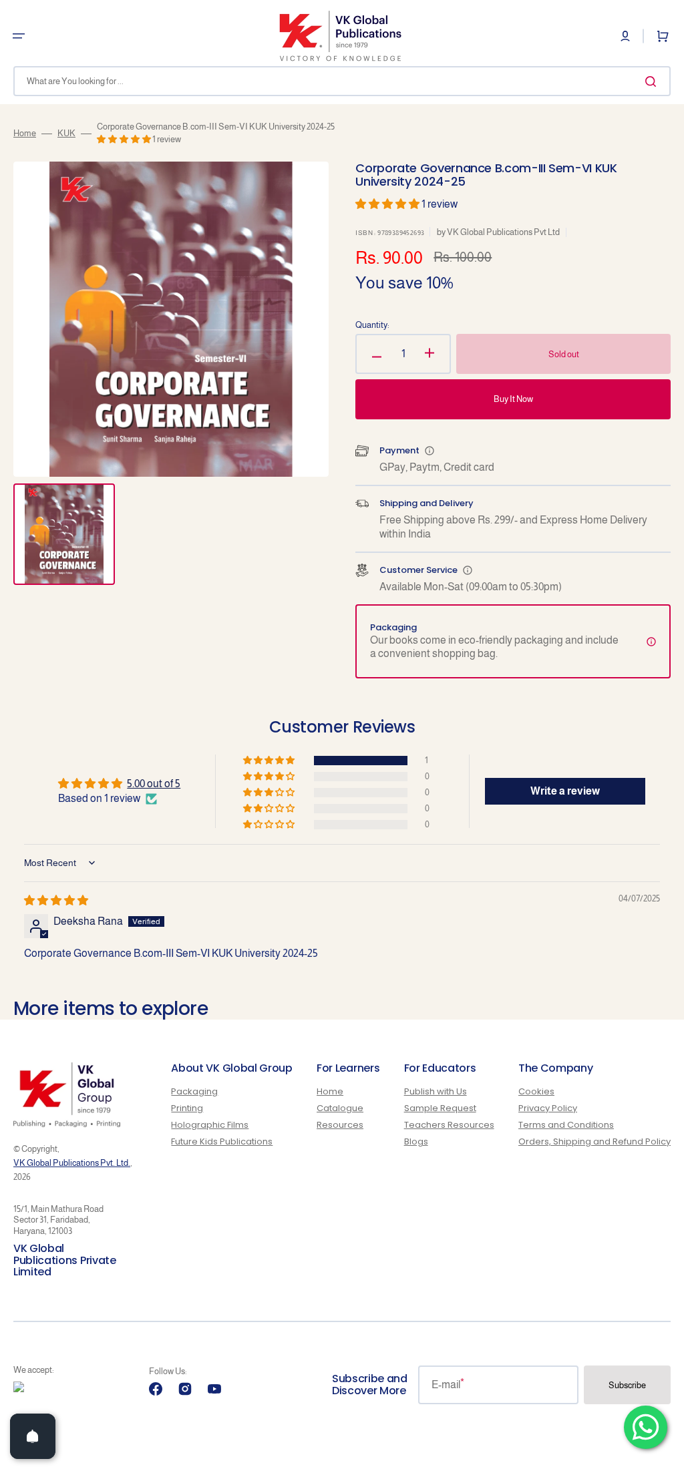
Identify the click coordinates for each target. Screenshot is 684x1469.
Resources (340, 1124)
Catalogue (340, 1108)
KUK (66, 133)
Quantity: (372, 325)
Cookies (536, 1092)
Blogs (416, 1141)
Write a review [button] (565, 791)
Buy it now (513, 399)
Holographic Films (209, 1124)
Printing (187, 1108)
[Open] (32, 1436)
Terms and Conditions (566, 1124)
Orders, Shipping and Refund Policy (594, 1141)
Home (24, 133)
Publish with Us (435, 1092)
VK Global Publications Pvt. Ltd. (71, 1163)
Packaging (194, 1092)
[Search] (653, 81)
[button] (18, 36)
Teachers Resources (449, 1124)
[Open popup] (429, 450)
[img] (56, 900)
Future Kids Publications (222, 1141)
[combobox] (342, 81)
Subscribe (627, 1385)
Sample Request (440, 1108)
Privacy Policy (547, 1108)
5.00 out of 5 (153, 783)
